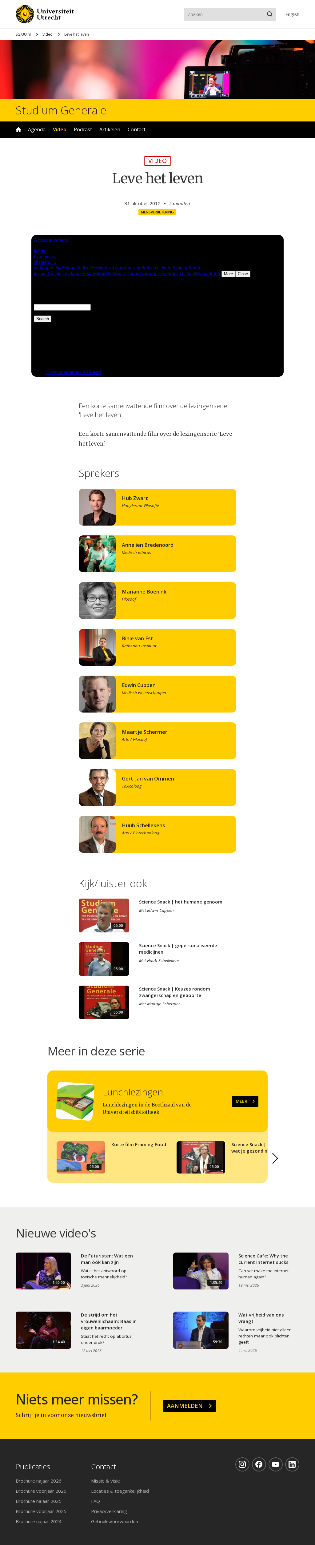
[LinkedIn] (292, 1464)
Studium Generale (61, 110)
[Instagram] (242, 1464)
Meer (241, 1101)
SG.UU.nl (23, 34)
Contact (137, 129)
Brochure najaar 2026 (39, 1481)
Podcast (83, 129)
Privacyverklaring (109, 1511)
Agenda (37, 129)
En (292, 14)
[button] (275, 1158)
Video (47, 34)
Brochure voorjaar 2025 (41, 1511)
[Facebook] (259, 1464)
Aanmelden (185, 1405)
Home (18, 129)
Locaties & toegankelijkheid (120, 1491)
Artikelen (109, 129)
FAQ (95, 1501)
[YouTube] (276, 1464)
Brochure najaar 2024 (39, 1521)
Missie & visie (105, 1481)
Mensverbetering (157, 212)
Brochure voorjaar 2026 (41, 1491)
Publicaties (33, 1466)
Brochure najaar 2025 (39, 1501)
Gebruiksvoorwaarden (114, 1521)
